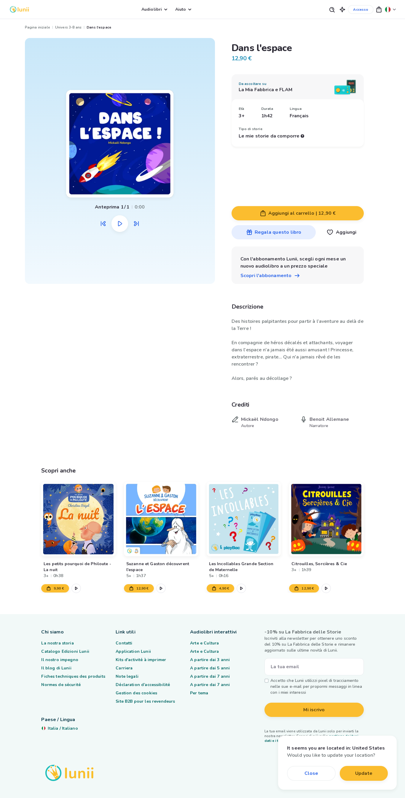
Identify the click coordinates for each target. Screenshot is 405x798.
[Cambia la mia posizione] (390, 9)
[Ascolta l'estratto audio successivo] (136, 223)
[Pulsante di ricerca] (331, 9)
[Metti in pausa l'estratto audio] (119, 223)
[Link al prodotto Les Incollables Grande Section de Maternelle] (244, 519)
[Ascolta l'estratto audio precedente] (103, 223)
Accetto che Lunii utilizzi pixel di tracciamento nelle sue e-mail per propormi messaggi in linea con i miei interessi (316, 686)
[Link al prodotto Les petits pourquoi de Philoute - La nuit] (78, 519)
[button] (342, 9)
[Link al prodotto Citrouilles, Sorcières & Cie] (326, 519)
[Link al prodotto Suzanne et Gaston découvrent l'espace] (161, 519)
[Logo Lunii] (19, 9)
